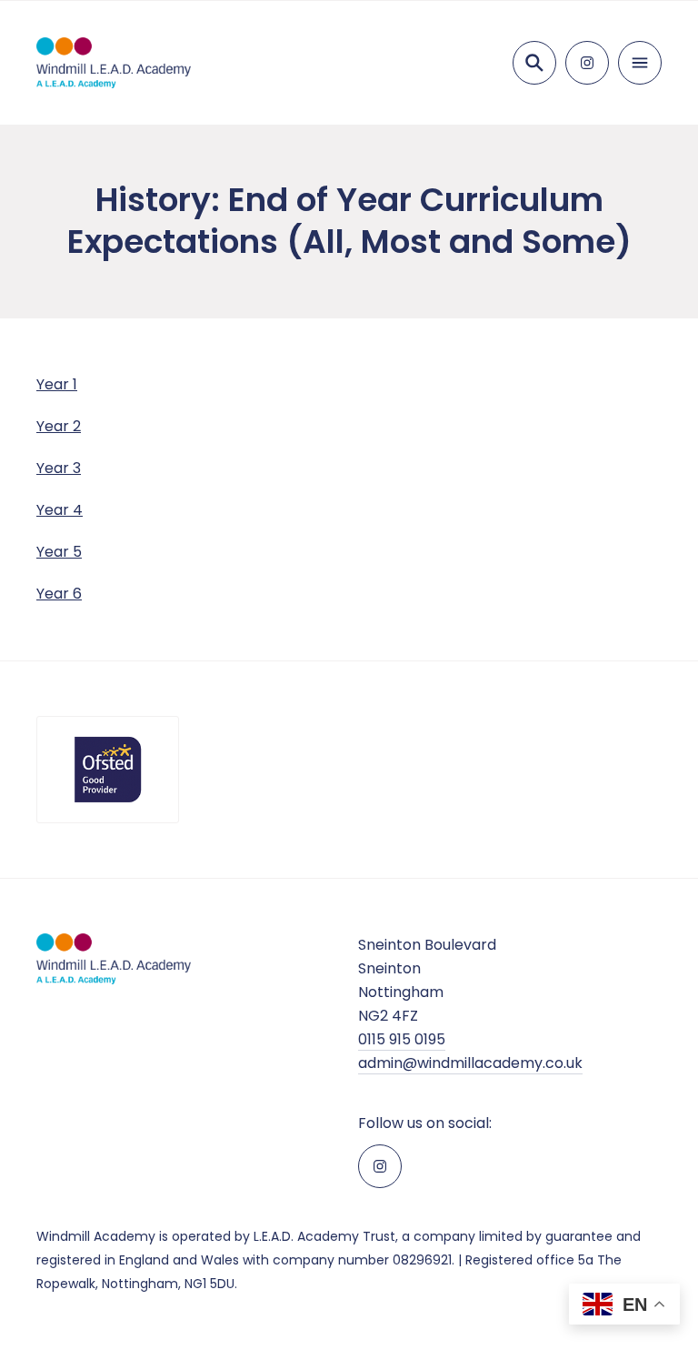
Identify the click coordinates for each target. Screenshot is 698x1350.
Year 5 (59, 551)
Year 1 (56, 384)
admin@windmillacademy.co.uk (470, 1063)
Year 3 (58, 468)
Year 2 (58, 426)
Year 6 (59, 593)
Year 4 (59, 509)
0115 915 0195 (401, 1039)
